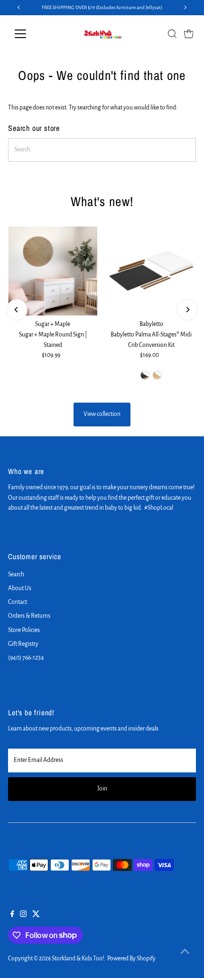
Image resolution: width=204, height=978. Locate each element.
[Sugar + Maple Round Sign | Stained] (52, 271)
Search (16, 574)
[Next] (187, 309)
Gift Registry (23, 644)
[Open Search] (172, 34)
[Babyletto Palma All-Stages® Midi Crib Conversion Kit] (151, 271)
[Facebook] (12, 915)
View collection (102, 414)
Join (102, 788)
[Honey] (157, 375)
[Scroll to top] (185, 951)
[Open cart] (189, 34)
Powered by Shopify (131, 958)
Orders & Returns (29, 615)
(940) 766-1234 (26, 657)
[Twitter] (36, 915)
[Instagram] (23, 915)
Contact (17, 602)
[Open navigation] (30, 34)
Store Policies (24, 630)
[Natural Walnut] (145, 375)
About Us (19, 588)
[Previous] (17, 309)
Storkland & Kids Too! (78, 958)
